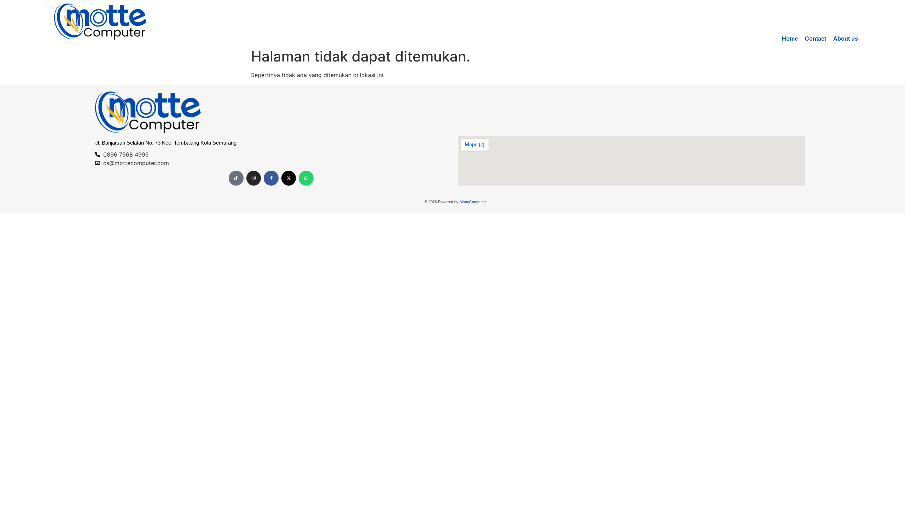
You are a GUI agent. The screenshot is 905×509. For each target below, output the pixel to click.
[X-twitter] (288, 178)
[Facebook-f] (271, 178)
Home (790, 39)
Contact (815, 39)
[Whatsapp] (306, 178)
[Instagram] (253, 178)
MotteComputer (473, 202)
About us (845, 39)
